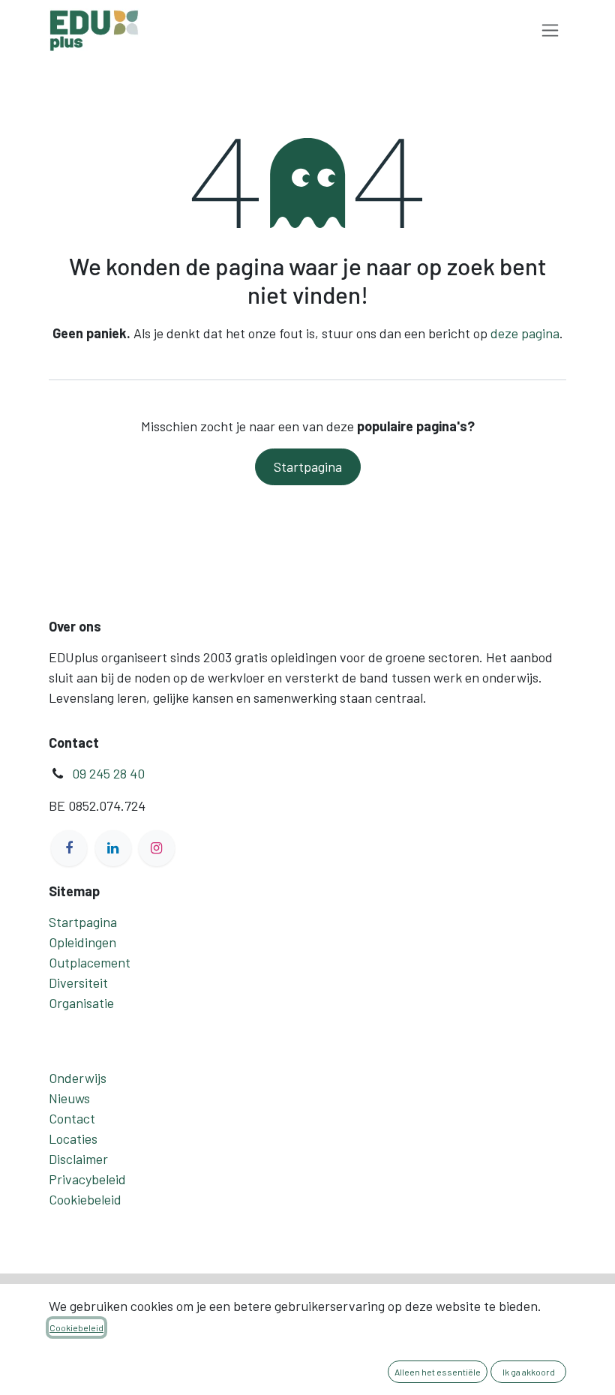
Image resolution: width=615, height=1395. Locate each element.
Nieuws (69, 1098)
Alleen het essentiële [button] (437, 1371)
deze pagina (525, 333)
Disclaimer (78, 1158)
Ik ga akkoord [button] (528, 1371)
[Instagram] (157, 848)
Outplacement (89, 962)
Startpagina (308, 466)
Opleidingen (82, 942)
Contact (72, 1118)
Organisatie (81, 1002)
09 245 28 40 (108, 773)
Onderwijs (77, 1078)
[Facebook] (69, 848)
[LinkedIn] (113, 848)
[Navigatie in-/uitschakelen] (550, 30)
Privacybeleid (87, 1179)
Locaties (73, 1138)
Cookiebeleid (85, 1199)
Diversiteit (78, 982)
